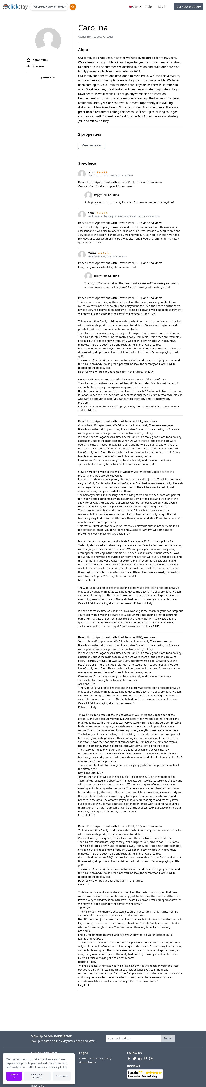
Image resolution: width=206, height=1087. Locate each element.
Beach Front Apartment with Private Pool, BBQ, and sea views (120, 182)
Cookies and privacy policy (95, 1058)
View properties (91, 145)
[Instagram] (151, 1058)
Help (148, 7)
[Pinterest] (145, 1058)
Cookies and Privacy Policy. (51, 1067)
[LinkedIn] (140, 1058)
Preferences (61, 1075)
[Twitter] (134, 1058)
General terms (88, 1062)
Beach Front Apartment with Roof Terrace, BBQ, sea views (117, 421)
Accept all (14, 1076)
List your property (188, 7)
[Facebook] (129, 1058)
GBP (135, 7)
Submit (168, 1038)
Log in (162, 7)
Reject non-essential (37, 1076)
